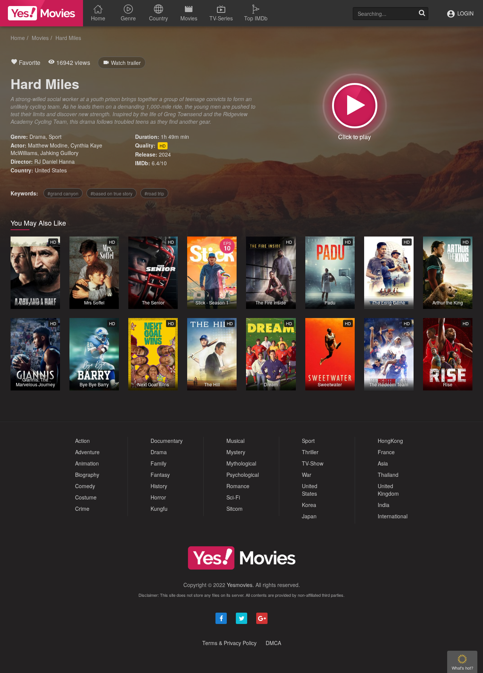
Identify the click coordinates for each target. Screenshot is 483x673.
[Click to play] (354, 105)
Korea (309, 505)
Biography (87, 474)
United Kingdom (388, 489)
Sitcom (234, 508)
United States (51, 170)
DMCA (273, 643)
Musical (235, 440)
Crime (82, 508)
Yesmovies (239, 584)
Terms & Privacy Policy (229, 643)
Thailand (388, 474)
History (159, 486)
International (393, 516)
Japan (309, 516)
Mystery (235, 452)
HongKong (390, 440)
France (386, 452)
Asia (383, 463)
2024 (165, 154)
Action (82, 440)
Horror (158, 497)
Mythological (241, 463)
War (306, 474)
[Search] (421, 13)
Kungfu (159, 508)
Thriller (310, 452)
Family (158, 463)
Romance (237, 486)
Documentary (167, 440)
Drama (37, 136)
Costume (86, 497)
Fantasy (160, 474)
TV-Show (312, 463)
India (383, 505)
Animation (87, 463)
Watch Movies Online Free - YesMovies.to (41, 13)
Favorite (28, 62)
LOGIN (465, 13)
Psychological (242, 474)
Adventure (87, 452)
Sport (55, 136)
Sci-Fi (233, 497)
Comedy (85, 486)
